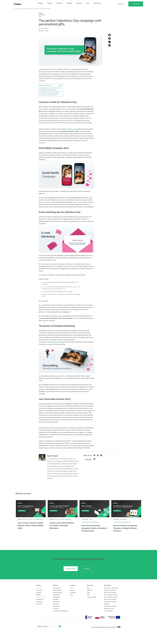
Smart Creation (57, 590)
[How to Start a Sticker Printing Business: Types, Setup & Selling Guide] (31, 508)
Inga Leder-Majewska (36, 519)
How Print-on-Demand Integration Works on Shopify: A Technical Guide (94, 528)
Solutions (40, 3)
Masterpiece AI (57, 588)
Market (41, 13)
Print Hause (39, 601)
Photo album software (110, 592)
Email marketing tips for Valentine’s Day (51, 91)
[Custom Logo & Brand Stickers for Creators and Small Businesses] (63, 508)
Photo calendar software (111, 595)
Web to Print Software (110, 599)
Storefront (56, 604)
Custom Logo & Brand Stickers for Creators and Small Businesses (62, 525)
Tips (40, 16)
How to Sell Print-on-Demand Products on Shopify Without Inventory (125, 528)
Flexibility (38, 595)
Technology (84, 519)
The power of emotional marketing (50, 93)
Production (56, 608)
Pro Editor (56, 599)
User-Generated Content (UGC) (49, 95)
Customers (59, 3)
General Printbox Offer (110, 606)
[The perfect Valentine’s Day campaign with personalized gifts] (70, 49)
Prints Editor (56, 597)
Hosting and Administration (60, 611)
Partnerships (97, 3)
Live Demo (120, 4)
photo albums (70, 129)
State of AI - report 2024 (111, 588)
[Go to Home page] (15, 8)
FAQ (88, 595)
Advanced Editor (57, 592)
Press (71, 595)
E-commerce (56, 606)
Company (69, 3)
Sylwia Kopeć (45, 28)
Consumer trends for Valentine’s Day (50, 88)
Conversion (39, 590)
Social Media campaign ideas (48, 89)
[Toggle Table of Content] (59, 85)
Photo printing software (110, 597)
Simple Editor (56, 595)
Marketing (42, 14)
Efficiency (38, 592)
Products (49, 3)
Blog (88, 588)
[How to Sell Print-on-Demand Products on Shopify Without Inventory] (126, 508)
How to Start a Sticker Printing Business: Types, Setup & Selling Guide (30, 525)
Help (88, 592)
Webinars (89, 590)
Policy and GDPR (91, 597)
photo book (56, 342)
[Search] (60, 626)
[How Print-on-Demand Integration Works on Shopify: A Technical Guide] (94, 508)
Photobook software (110, 590)
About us (72, 590)
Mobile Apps (56, 601)
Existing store (39, 599)
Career (87, 3)
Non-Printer (39, 604)
